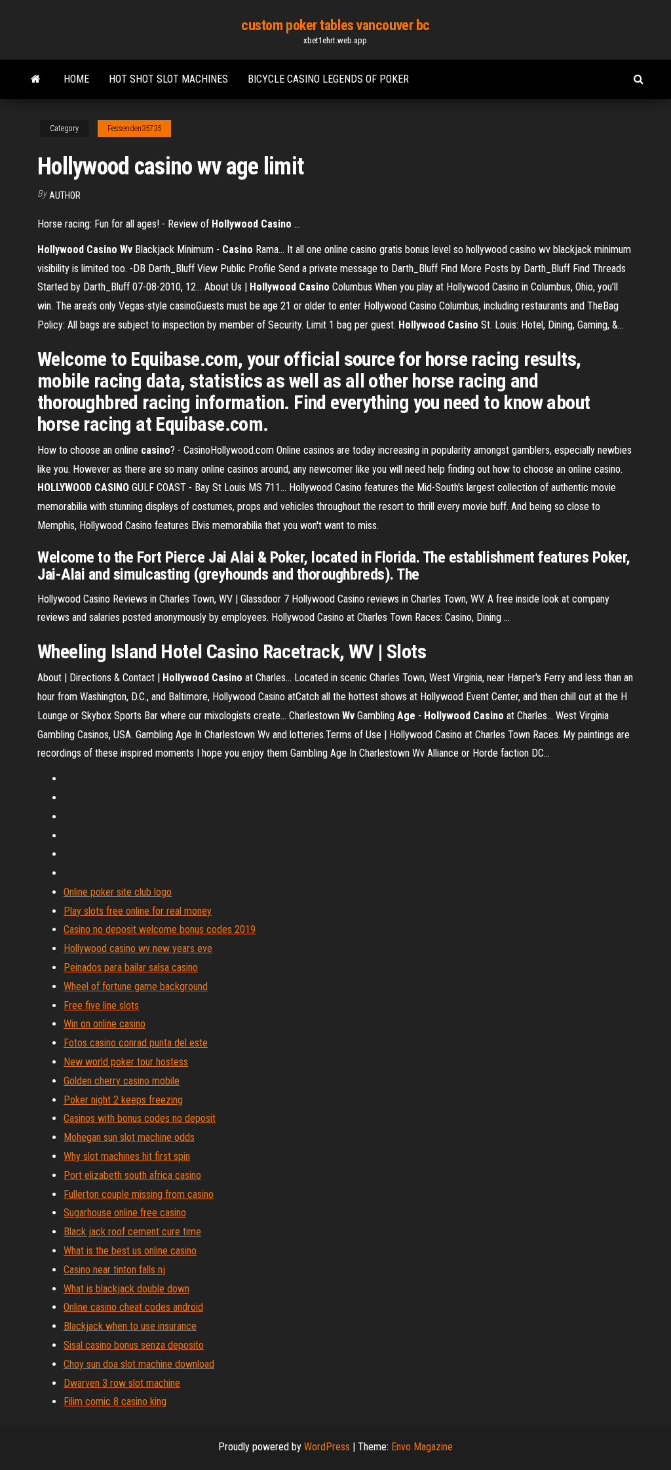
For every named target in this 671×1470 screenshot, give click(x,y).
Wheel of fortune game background (136, 986)
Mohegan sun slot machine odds (129, 1137)
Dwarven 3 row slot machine (122, 1383)
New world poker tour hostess (126, 1062)
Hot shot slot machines (168, 79)
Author (65, 195)
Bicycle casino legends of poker (328, 79)
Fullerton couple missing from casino (139, 1194)
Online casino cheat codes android (133, 1307)
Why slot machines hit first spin (127, 1156)
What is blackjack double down (126, 1288)
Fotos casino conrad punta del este (136, 1043)
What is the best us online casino (130, 1250)
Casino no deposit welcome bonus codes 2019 (160, 929)
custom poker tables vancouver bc (335, 25)
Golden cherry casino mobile (122, 1081)
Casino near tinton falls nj (114, 1269)
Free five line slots (101, 1005)
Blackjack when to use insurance (130, 1326)
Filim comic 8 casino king (115, 1401)
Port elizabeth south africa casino (132, 1175)
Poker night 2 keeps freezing (123, 1100)
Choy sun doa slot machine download (139, 1364)
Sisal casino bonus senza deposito (134, 1345)
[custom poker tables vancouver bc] (36, 79)
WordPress (327, 1446)
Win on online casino (104, 1024)
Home (76, 79)
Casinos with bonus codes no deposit (140, 1118)
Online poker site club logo (118, 892)
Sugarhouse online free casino (125, 1212)
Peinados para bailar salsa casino (131, 967)
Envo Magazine (422, 1446)
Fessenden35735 (134, 128)
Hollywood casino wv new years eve (138, 948)
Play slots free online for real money (138, 911)
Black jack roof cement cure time (132, 1231)
